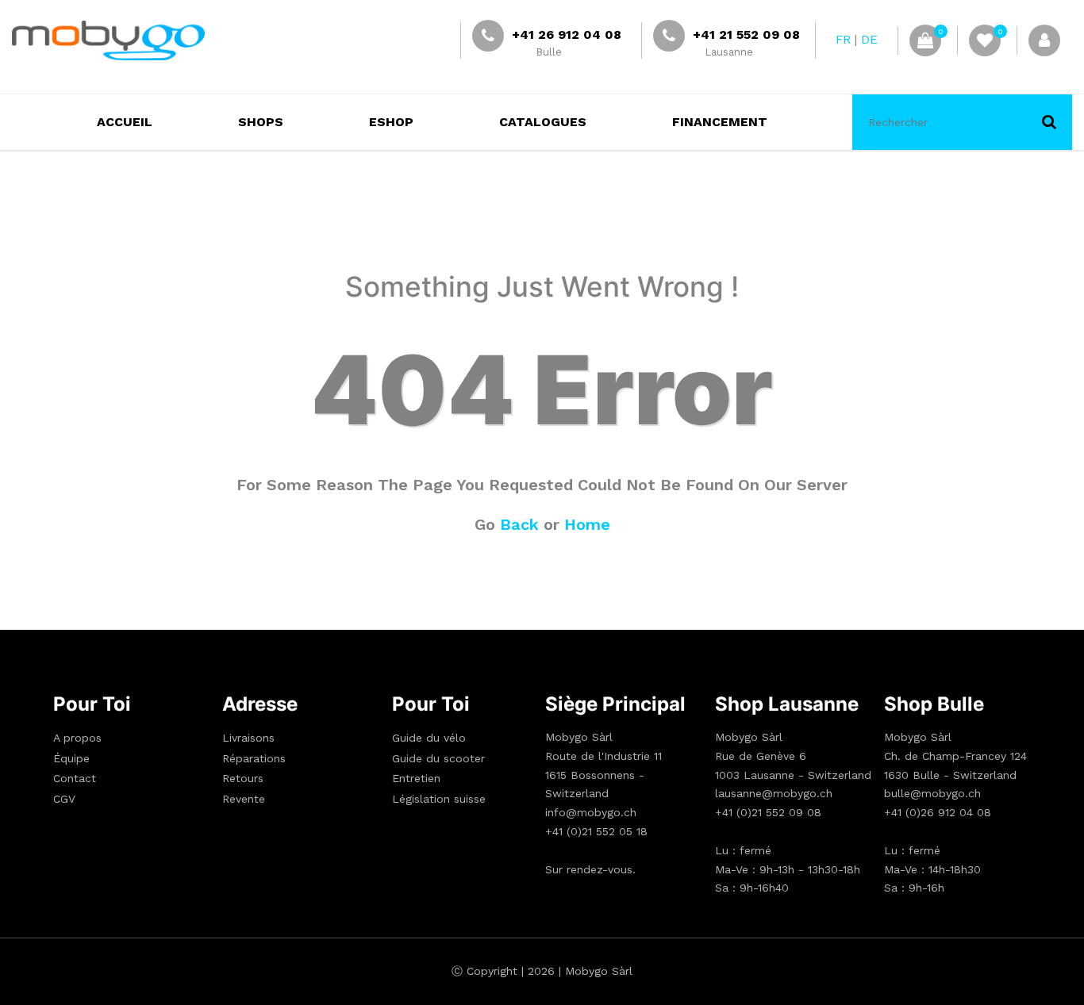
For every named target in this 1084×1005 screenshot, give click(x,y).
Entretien (416, 778)
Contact (74, 778)
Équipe (71, 758)
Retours (242, 778)
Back (519, 524)
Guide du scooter (438, 758)
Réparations (254, 758)
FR (843, 40)
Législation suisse (439, 798)
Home (587, 524)
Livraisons (248, 737)
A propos (77, 737)
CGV (64, 798)
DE (869, 40)
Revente (243, 798)
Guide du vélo (429, 737)
